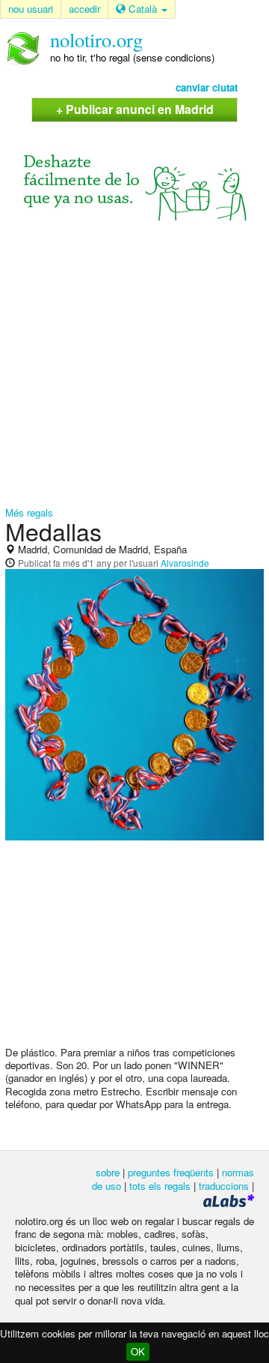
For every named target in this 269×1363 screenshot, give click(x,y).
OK (138, 1351)
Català (143, 8)
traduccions (224, 1186)
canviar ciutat (207, 87)
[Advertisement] (134, 364)
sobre (108, 1172)
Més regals (29, 512)
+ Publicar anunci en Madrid (135, 109)
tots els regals (160, 1186)
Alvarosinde (185, 562)
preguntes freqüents (171, 1172)
